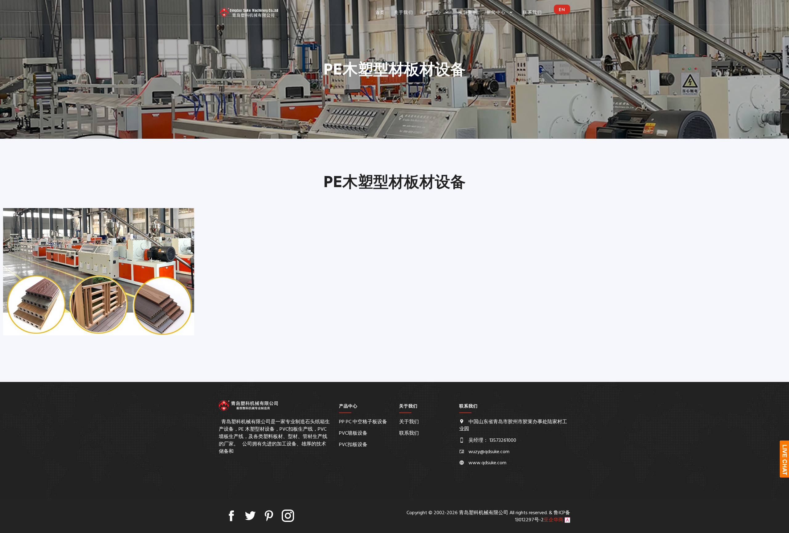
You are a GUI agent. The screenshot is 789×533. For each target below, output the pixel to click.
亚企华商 (553, 520)
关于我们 (403, 12)
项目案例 (467, 12)
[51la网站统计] (567, 520)
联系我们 (532, 12)
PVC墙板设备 (353, 433)
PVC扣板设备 (353, 445)
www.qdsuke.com (487, 463)
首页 (380, 12)
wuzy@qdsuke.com (488, 452)
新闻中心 (497, 12)
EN (562, 9)
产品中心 (432, 12)
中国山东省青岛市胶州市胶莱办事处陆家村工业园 (513, 425)
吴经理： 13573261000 (492, 441)
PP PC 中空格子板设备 (363, 422)
